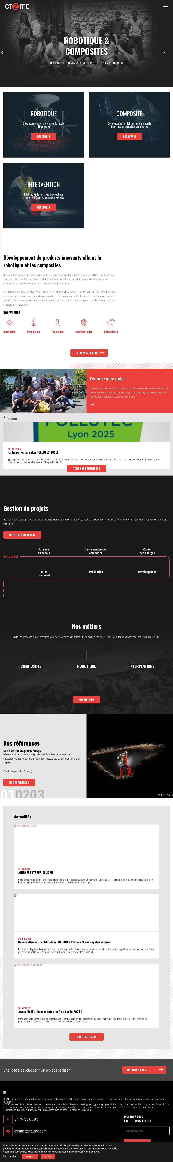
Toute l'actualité (86, 1037)
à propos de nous (87, 353)
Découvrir (43, 136)
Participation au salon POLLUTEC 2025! (33, 452)
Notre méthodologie (22, 535)
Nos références (19, 782)
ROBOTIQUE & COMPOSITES (86, 45)
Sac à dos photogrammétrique (22, 751)
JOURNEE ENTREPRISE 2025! (36, 872)
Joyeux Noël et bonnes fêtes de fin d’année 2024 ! (50, 1011)
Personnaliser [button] (10, 1156)
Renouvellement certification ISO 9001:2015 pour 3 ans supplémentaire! (64, 942)
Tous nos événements (86, 469)
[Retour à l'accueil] (17, 6)
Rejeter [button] (48, 1156)
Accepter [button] (30, 1156)
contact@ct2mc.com (30, 1131)
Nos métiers (86, 700)
